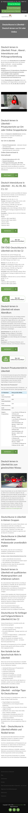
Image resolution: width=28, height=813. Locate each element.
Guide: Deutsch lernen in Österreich (12, 11)
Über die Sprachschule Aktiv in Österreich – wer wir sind (13, 785)
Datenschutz (4, 792)
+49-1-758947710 (22, 1)
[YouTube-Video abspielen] (14, 101)
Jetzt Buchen (4, 778)
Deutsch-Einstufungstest (14, 8)
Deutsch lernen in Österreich (7, 771)
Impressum (3, 796)
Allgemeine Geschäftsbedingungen (9, 789)
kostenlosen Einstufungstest (13, 508)
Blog (2, 775)
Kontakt (25, 11)
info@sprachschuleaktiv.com (9, 1)
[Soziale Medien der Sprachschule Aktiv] (10, 809)
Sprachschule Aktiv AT (19, 804)
